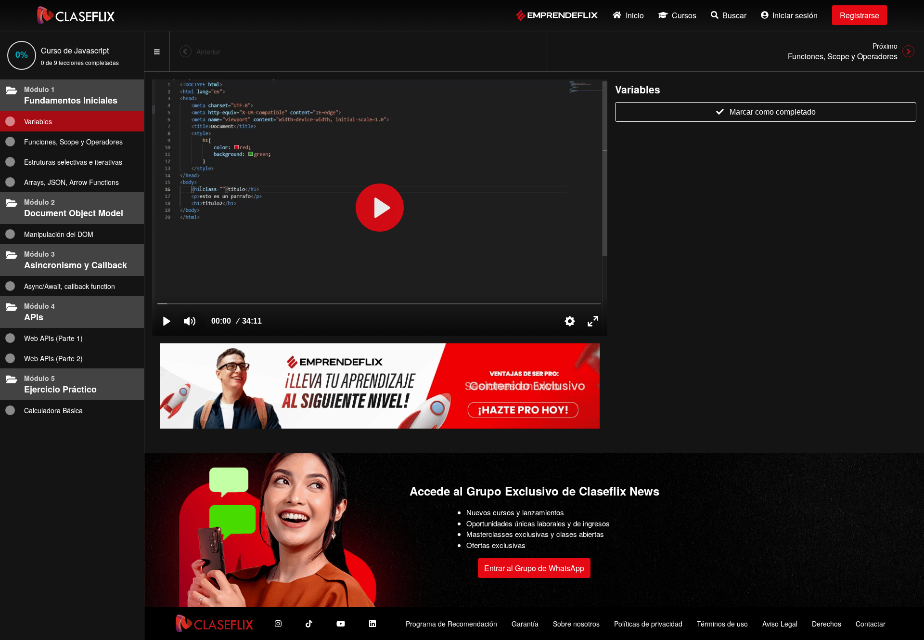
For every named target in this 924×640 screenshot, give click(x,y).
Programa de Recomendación (451, 623)
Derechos (826, 623)
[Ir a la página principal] (76, 15)
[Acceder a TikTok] (309, 623)
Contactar (871, 623)
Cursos (684, 15)
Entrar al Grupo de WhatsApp (534, 568)
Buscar (734, 15)
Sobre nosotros (576, 623)
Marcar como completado (773, 112)
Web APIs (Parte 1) (53, 338)
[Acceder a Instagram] (278, 623)
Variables (38, 121)
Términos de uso (722, 623)
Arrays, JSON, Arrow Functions (71, 182)
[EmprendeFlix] (557, 15)
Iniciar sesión (795, 15)
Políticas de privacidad (648, 623)
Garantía (525, 623)
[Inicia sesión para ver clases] (379, 207)
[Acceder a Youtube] (340, 623)
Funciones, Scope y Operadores (73, 141)
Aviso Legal (779, 623)
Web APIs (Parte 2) (53, 358)
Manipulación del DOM (58, 234)
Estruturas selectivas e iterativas (73, 162)
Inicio (635, 15)
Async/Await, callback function (69, 286)
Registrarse (859, 15)
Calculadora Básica (53, 410)
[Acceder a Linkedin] (372, 623)
